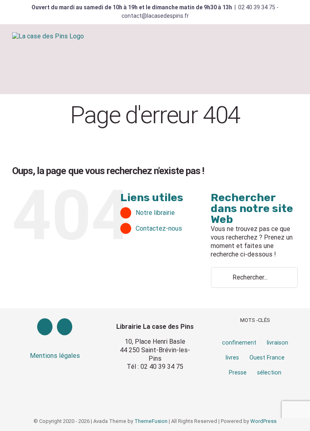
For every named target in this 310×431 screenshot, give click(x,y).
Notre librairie (155, 213)
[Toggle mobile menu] (294, 46)
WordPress (263, 421)
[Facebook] (44, 326)
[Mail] (64, 326)
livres (232, 357)
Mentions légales (55, 356)
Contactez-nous (159, 228)
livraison (277, 342)
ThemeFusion (151, 421)
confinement (239, 342)
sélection (269, 372)
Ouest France (267, 357)
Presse (238, 372)
